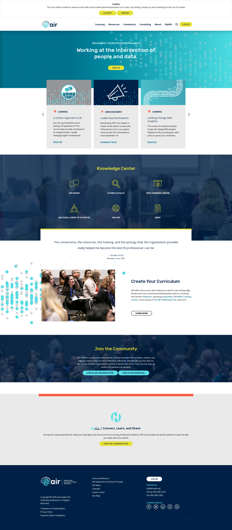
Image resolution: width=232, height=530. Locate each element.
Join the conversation (116, 443)
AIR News (96, 485)
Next (189, 114)
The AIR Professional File (165, 299)
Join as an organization (100, 373)
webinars (147, 296)
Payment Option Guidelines (52, 515)
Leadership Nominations (114, 118)
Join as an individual (134, 373)
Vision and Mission (100, 478)
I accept (107, 13)
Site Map (96, 495)
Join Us (118, 68)
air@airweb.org (153, 488)
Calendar (96, 488)
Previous (42, 114)
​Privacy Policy (46, 512)
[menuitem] (100, 24)
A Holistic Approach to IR (67, 118)
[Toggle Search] (176, 24)
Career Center (98, 492)
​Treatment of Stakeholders (52, 508)
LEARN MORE (141, 313)
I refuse (125, 13)
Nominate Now (108, 142)
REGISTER (58, 142)
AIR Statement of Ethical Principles (107, 481)
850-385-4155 (159, 492)
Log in (154, 479)
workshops (167, 296)
